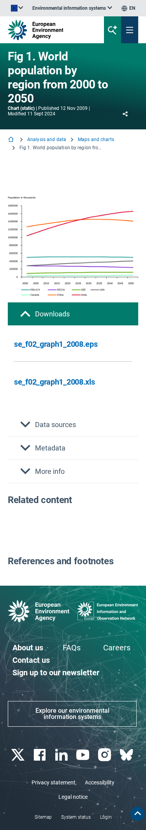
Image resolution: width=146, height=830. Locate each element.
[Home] (12, 140)
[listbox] (72, 8)
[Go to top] (137, 814)
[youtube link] (84, 755)
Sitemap (43, 817)
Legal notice (73, 797)
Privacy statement (54, 782)
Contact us (31, 660)
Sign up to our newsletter (55, 672)
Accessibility (99, 782)
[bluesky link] (127, 755)
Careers (116, 647)
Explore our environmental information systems (72, 714)
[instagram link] (106, 755)
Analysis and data (46, 139)
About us (27, 647)
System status (76, 817)
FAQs (72, 647)
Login (106, 817)
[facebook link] (40, 755)
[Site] (49, 29)
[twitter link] (18, 755)
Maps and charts (96, 139)
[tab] (73, 313)
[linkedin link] (62, 755)
